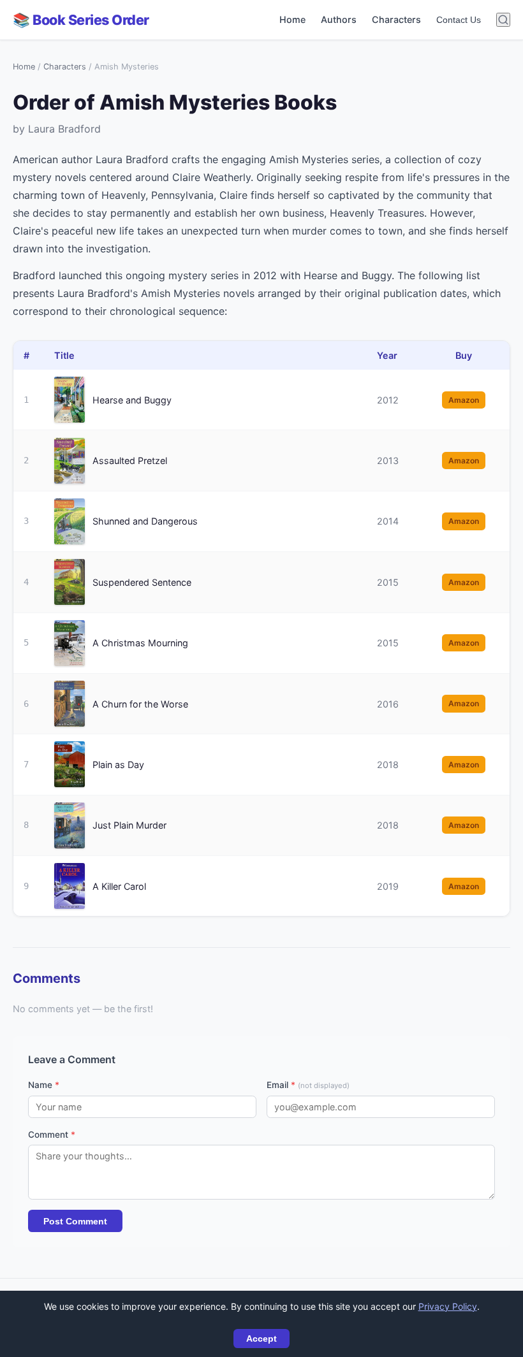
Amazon (463, 400)
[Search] (503, 20)
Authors (339, 19)
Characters (396, 19)
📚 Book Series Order (81, 19)
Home (292, 19)
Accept (261, 1338)
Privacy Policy (447, 1306)
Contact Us (458, 20)
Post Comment (75, 1221)
